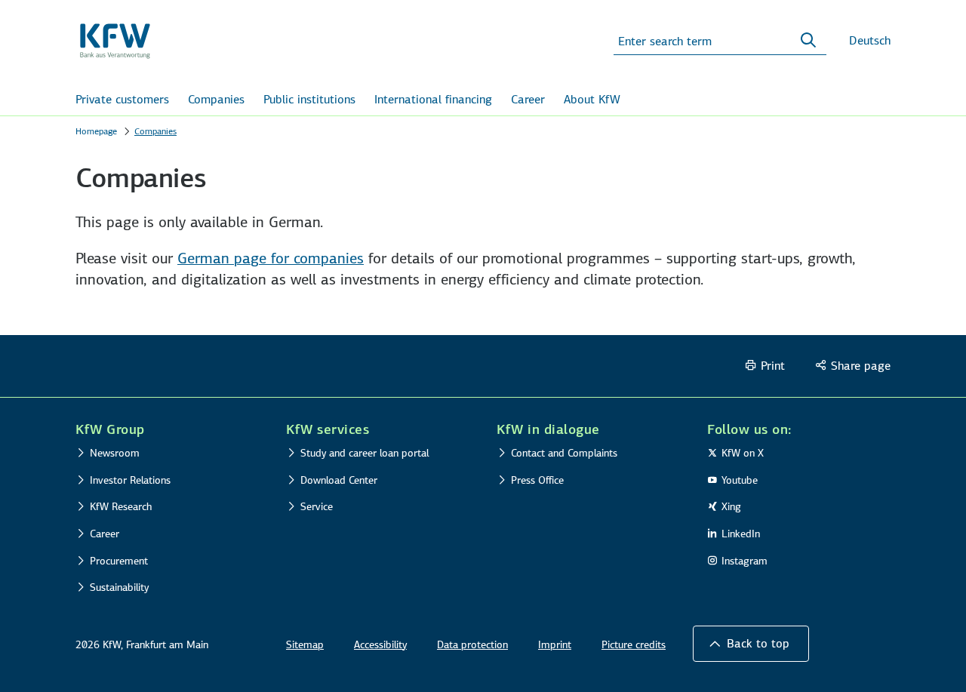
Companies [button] (216, 99)
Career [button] (528, 99)
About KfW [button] (592, 99)
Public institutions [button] (309, 99)
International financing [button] (433, 99)
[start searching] (808, 40)
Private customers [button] (122, 99)
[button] (751, 644)
